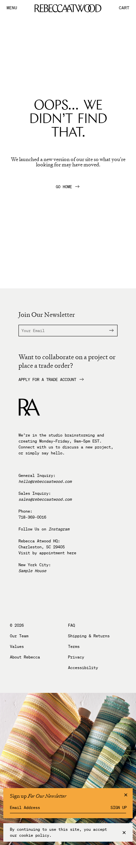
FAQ (71, 625)
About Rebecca (25, 657)
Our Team (19, 636)
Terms (74, 647)
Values (17, 647)
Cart (124, 8)
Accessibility (83, 668)
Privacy (76, 657)
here (71, 553)
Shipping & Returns (89, 636)
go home (64, 187)
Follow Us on (43, 529)
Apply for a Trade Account (47, 380)
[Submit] (107, 330)
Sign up (119, 807)
